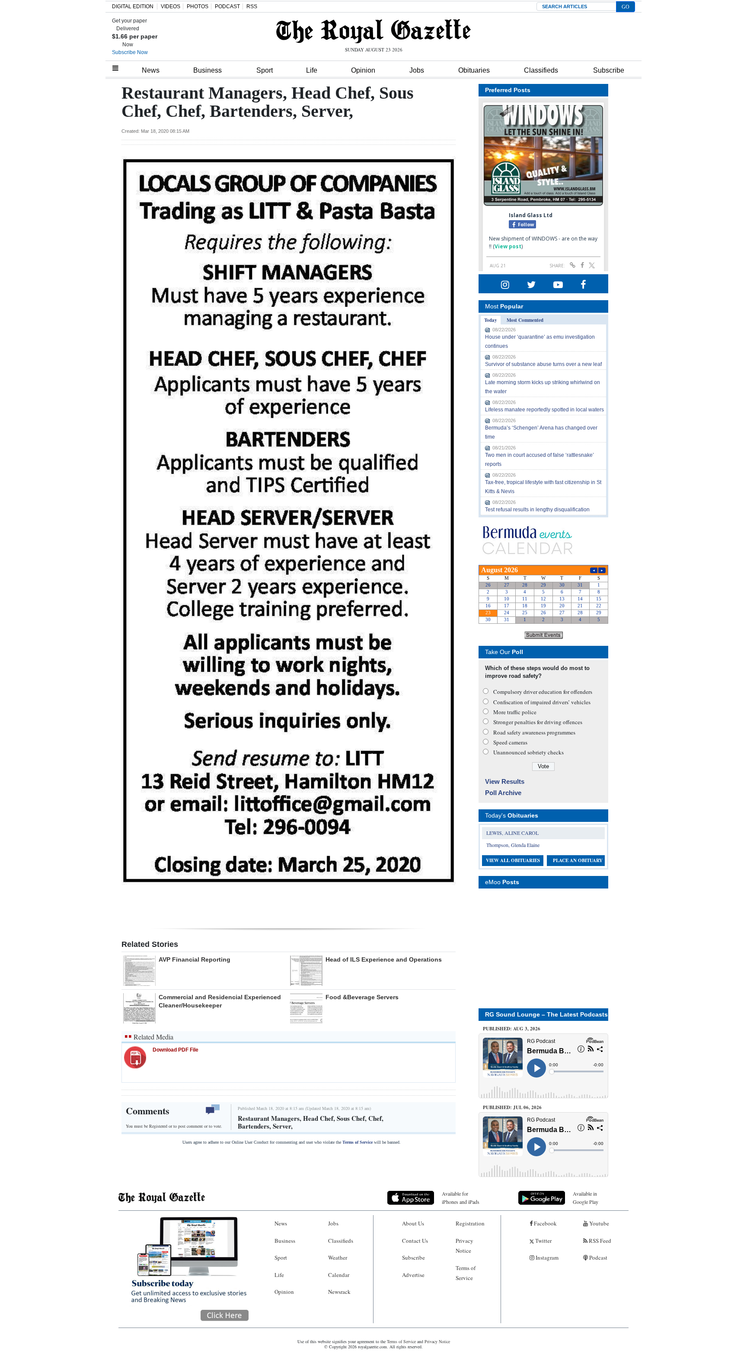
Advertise (413, 1275)
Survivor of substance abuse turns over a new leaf (543, 364)
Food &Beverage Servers (362, 997)
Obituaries (474, 70)
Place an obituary (578, 860)
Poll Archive (503, 792)
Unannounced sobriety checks (528, 752)
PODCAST (227, 6)
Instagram (546, 1257)
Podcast (597, 1257)
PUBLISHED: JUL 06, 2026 (512, 1107)
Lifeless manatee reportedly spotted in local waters (544, 410)
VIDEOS (170, 6)
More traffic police (514, 712)
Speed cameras (510, 742)
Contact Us (415, 1241)
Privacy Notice (464, 1245)
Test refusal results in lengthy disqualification (537, 510)
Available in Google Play (585, 1197)
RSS (251, 6)
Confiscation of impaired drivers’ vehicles (542, 702)
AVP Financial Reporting (194, 959)
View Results (504, 781)
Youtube (598, 1223)
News (151, 70)
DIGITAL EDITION (132, 6)
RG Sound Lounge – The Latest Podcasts (546, 1014)
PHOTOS (197, 6)
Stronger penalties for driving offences (537, 722)
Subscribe (608, 70)
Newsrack (339, 1292)
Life (311, 70)
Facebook (545, 1223)
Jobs (416, 70)
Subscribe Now (130, 52)
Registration (470, 1223)
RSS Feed (599, 1241)
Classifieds (541, 70)
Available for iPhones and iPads (460, 1197)
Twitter (543, 1241)
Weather (337, 1257)
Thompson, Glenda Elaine (513, 844)
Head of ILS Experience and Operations (384, 959)
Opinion (363, 70)
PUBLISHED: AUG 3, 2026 (511, 1028)
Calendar (338, 1275)
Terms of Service (357, 1142)
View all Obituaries (513, 860)
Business (207, 70)
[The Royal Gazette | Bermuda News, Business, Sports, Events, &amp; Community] (373, 31)
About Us (413, 1223)
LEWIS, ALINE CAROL (512, 832)
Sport (264, 70)
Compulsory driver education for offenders (542, 692)
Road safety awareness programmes (534, 732)
